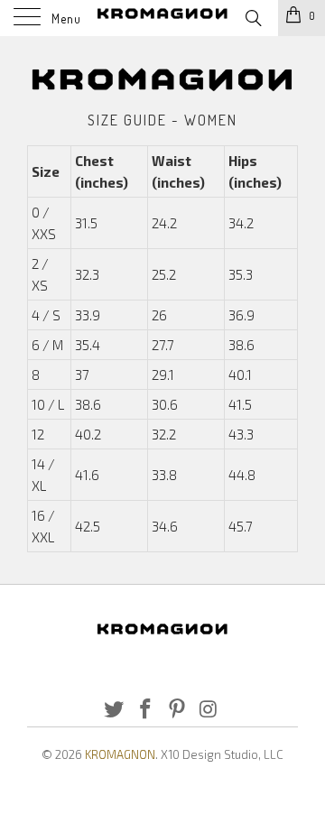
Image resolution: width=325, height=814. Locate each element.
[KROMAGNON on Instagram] (208, 709)
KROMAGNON (120, 754)
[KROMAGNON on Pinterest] (177, 709)
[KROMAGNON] (162, 18)
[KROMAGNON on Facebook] (146, 709)
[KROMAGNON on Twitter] (114, 709)
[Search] (252, 16)
